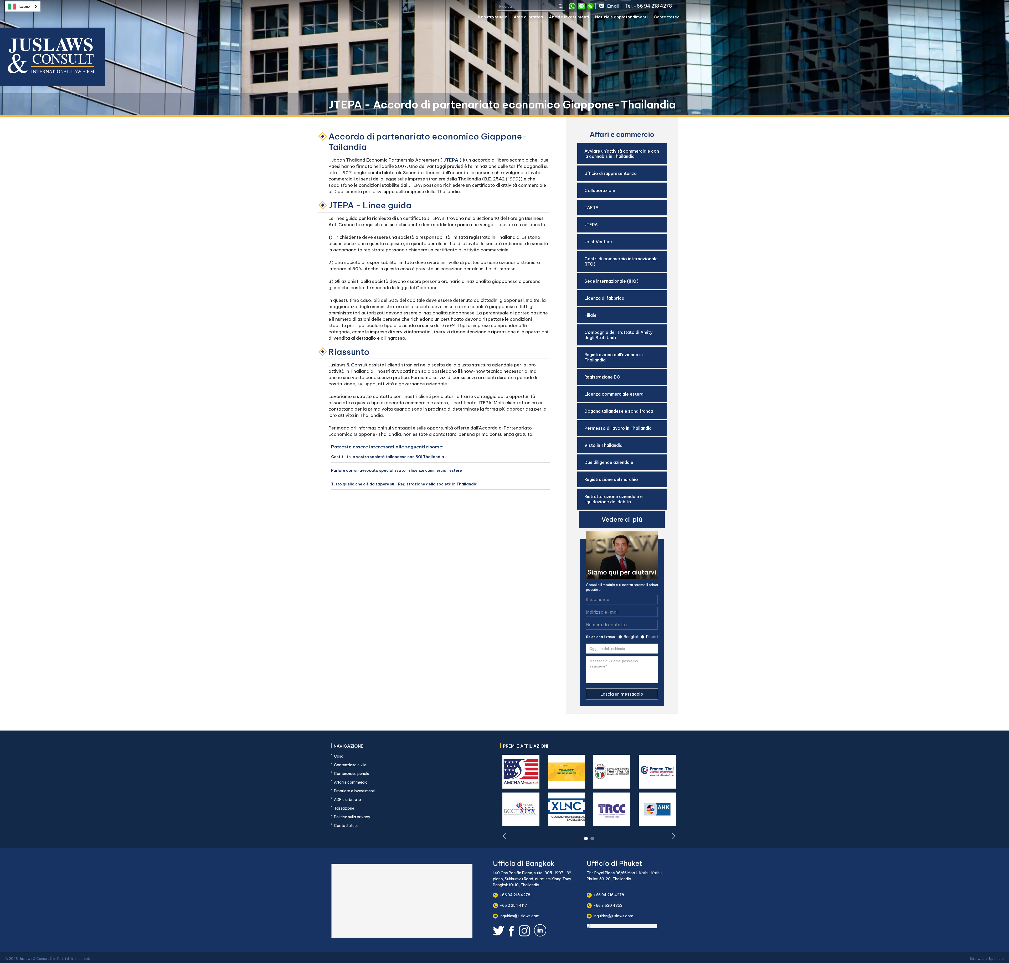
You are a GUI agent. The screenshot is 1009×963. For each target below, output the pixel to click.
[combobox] (22, 6)
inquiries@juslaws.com (519, 916)
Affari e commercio (351, 782)
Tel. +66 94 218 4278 (648, 6)
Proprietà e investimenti (354, 791)
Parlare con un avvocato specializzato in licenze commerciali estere (396, 470)
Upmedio (996, 958)
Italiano (24, 6)
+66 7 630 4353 (608, 905)
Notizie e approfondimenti (621, 16)
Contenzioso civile (350, 765)
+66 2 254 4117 (513, 905)
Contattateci (667, 16)
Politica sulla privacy (352, 817)
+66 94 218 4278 (515, 895)
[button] (496, 17)
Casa (338, 756)
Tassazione (344, 808)
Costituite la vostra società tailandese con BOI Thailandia (387, 456)
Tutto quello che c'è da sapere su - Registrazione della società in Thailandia (404, 484)
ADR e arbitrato (347, 799)
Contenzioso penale (351, 773)
